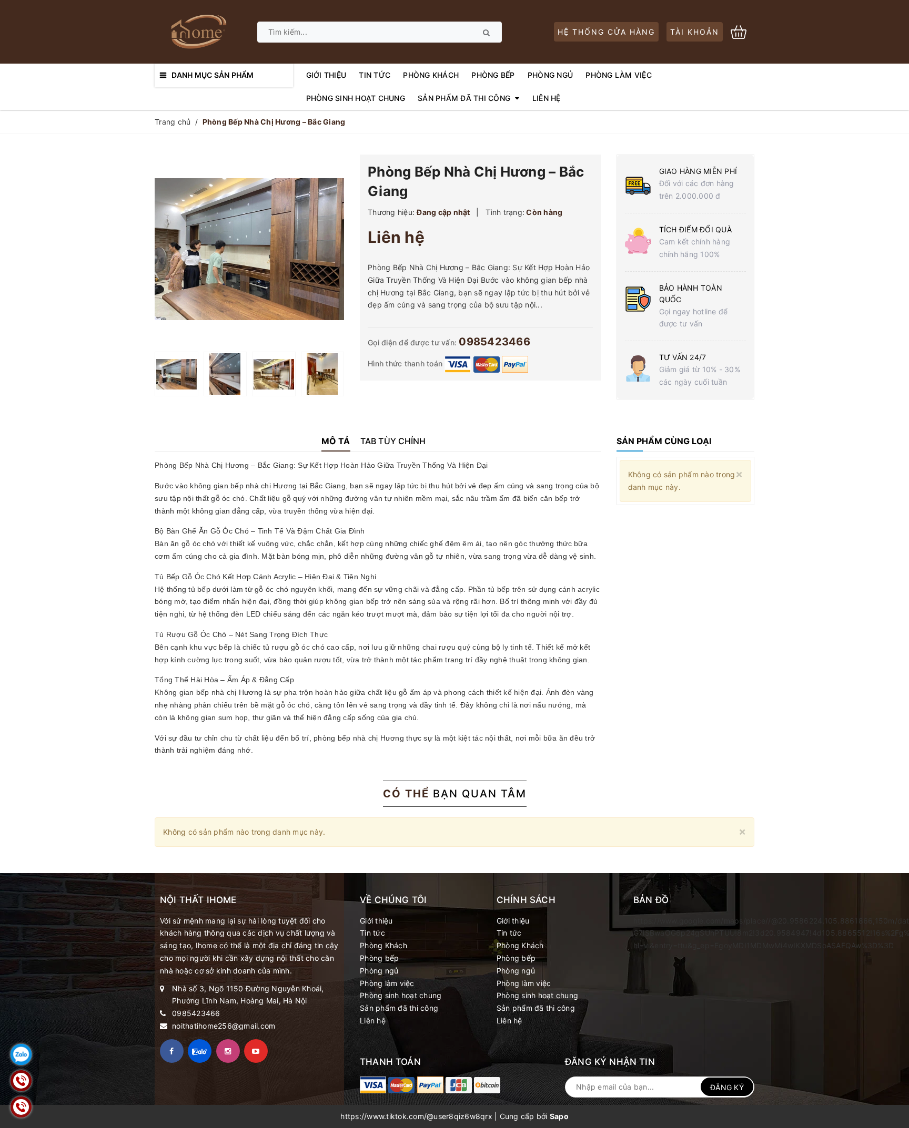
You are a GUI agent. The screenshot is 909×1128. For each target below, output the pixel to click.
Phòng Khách (383, 945)
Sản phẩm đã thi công (399, 1007)
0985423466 (494, 341)
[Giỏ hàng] (742, 30)
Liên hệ (373, 1020)
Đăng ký (727, 1087)
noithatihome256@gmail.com (223, 1025)
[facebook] (172, 1051)
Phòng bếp (379, 957)
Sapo (559, 1116)
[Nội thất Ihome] (373, 1084)
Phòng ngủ (379, 970)
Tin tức (372, 932)
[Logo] (198, 30)
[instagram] (228, 1051)
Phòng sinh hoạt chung (400, 995)
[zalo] (199, 1051)
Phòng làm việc (387, 983)
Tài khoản (694, 31)
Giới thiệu (376, 920)
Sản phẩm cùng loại (664, 441)
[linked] (256, 1051)
